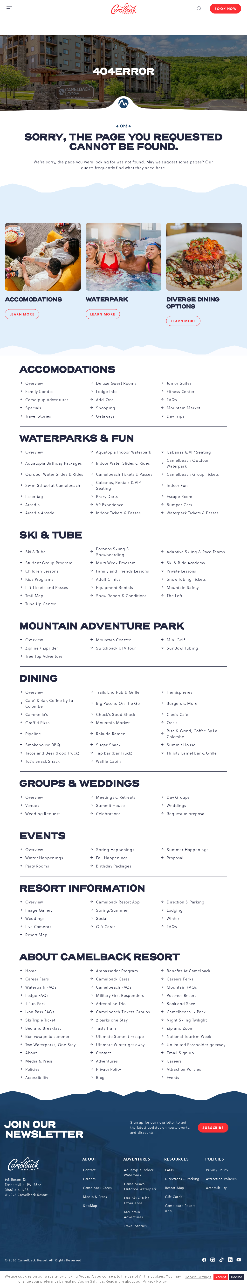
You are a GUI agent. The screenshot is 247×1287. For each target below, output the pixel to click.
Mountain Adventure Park (102, 626)
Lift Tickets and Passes (46, 587)
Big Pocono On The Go (118, 703)
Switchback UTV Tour (116, 648)
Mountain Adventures (133, 1214)
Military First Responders (120, 995)
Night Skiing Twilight (187, 1020)
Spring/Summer (112, 910)
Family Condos (39, 391)
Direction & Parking (185, 902)
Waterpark (107, 299)
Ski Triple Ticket (40, 1020)
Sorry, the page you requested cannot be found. (123, 142)
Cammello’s (36, 714)
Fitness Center (180, 391)
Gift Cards (106, 926)
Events (42, 836)
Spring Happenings (115, 849)
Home (31, 970)
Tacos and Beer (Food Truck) (52, 753)
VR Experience (109, 504)
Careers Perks (180, 979)
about (89, 1159)
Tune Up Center (40, 604)
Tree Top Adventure (44, 656)
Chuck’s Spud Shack (115, 714)
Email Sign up (180, 1053)
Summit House (181, 745)
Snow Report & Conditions (121, 595)
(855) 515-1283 (17, 1189)
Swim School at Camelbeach (52, 485)
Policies (32, 1069)
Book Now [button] (225, 8)
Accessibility (36, 1077)
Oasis (172, 722)
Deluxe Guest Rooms (116, 383)
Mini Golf (176, 640)
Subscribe (215, 1129)
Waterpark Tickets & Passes (193, 513)
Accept (220, 1277)
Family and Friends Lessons (122, 571)
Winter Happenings (44, 857)
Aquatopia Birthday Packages (53, 463)
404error (123, 72)
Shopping (105, 408)
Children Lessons (42, 571)
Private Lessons (181, 571)
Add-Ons (105, 399)
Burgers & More (182, 703)
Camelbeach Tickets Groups (123, 1011)
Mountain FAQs (182, 987)
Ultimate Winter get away (120, 1044)
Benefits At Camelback (188, 970)
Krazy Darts (107, 496)
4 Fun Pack (35, 1003)
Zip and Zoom (180, 1028)
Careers (174, 1061)
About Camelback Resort (99, 957)
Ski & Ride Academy (186, 563)
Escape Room (179, 496)
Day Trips (175, 416)
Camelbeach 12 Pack (186, 1011)
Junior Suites (179, 383)
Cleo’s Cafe (177, 714)
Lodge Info (106, 391)
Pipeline (33, 733)
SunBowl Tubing (182, 648)
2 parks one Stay (112, 1020)
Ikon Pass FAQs (40, 1011)
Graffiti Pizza (37, 722)
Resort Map (36, 934)
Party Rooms (37, 866)
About (31, 1053)
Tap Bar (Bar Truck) (114, 753)
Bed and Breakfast (43, 1028)
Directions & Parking (182, 1178)
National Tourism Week (189, 1036)
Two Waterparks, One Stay (50, 1044)
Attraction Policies (184, 1069)
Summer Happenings (188, 849)
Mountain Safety (183, 587)
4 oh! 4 (123, 126)
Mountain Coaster (113, 640)
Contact (103, 1053)
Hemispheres (179, 692)
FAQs (172, 399)
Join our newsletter (44, 1129)
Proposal (175, 857)
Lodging (175, 910)
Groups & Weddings (79, 784)
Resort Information (82, 888)
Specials (33, 408)
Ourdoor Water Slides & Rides (54, 474)
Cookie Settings (198, 1277)
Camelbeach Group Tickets (193, 474)
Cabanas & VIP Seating (189, 452)
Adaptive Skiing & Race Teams (196, 551)
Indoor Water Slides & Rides (123, 463)
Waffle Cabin (108, 761)
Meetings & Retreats (115, 797)
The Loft (174, 595)
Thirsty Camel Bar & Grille (192, 753)
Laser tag (34, 496)
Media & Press (39, 1061)
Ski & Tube (51, 535)
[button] (199, 8)
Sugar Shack (108, 745)
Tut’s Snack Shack (42, 761)
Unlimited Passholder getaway (196, 1044)
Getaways (105, 416)
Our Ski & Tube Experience (137, 1200)
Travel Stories (38, 416)
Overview (34, 383)
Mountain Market (183, 408)
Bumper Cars (179, 504)
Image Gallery (39, 910)
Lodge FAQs (37, 995)
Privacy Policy (108, 1069)
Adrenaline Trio (111, 1003)
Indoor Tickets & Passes (118, 513)
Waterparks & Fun (77, 438)
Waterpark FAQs (41, 987)
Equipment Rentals (114, 587)
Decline (236, 1277)
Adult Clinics (108, 579)
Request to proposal (186, 813)
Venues (32, 805)
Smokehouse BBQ (42, 745)
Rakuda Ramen (111, 733)
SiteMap (90, 1205)
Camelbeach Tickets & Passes (124, 474)
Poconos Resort (181, 995)
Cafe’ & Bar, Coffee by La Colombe (49, 703)
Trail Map (34, 595)
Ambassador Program (117, 970)
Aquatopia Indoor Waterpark (123, 452)
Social (102, 918)
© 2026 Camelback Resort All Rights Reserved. (44, 1260)
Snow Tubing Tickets (186, 579)
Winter (173, 918)
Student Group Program (49, 563)
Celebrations (108, 813)
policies (215, 1159)
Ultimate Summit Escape (120, 1036)
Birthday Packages (113, 866)
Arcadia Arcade (40, 513)
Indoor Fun (177, 485)
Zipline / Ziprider (41, 648)
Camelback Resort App (118, 902)
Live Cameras (38, 926)
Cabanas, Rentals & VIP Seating (118, 485)
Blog (100, 1077)
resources (177, 1159)
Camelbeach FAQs (114, 987)
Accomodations (33, 299)
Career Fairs (37, 979)
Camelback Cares (113, 979)
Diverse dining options (193, 303)
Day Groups (178, 797)
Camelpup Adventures (47, 399)
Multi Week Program (116, 563)
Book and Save (181, 1003)
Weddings (176, 805)
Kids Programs (39, 579)
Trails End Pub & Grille (117, 692)
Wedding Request (42, 813)
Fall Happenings (112, 857)
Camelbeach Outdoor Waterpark (188, 463)
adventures (137, 1159)
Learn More (24, 315)
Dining (38, 679)
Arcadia (32, 504)
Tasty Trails (106, 1028)
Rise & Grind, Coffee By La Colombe (192, 733)
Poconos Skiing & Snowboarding (112, 551)
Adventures (107, 1061)
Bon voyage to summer (47, 1036)
